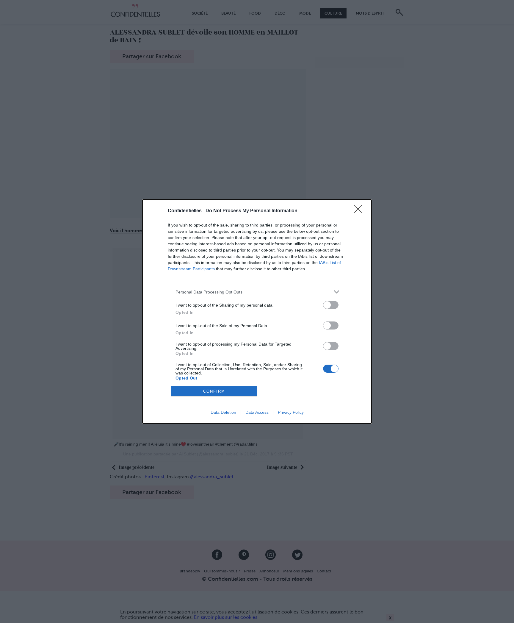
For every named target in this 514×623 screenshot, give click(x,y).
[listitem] (257, 292)
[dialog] (257, 311)
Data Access (257, 412)
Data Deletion (223, 412)
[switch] (331, 305)
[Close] (360, 211)
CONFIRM (214, 391)
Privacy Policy (291, 412)
